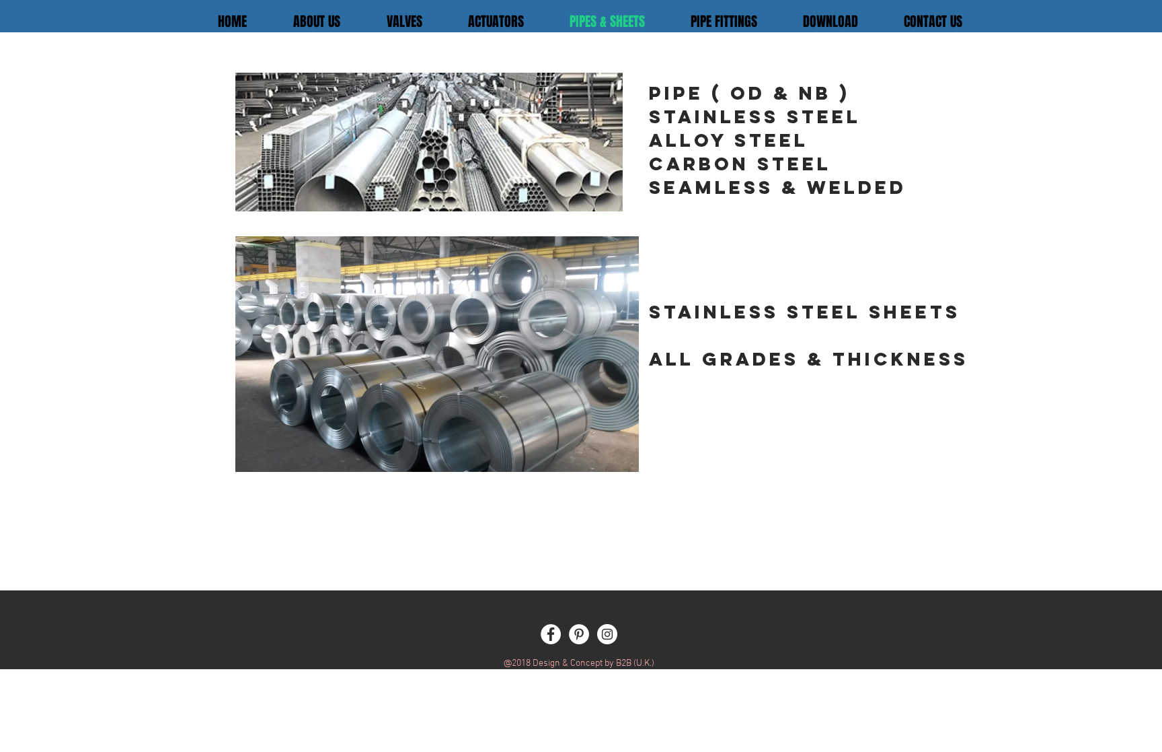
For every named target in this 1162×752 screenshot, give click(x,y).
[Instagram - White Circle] (607, 634)
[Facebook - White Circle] (551, 634)
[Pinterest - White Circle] (579, 634)
